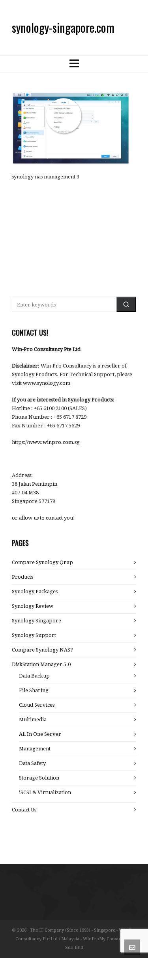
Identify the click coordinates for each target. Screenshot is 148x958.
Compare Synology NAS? (42, 650)
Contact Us (24, 810)
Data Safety (32, 763)
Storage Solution (39, 778)
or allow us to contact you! (43, 518)
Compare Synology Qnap (42, 562)
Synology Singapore (36, 621)
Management (35, 749)
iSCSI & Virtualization (45, 792)
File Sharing (34, 690)
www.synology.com (46, 383)
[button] (126, 304)
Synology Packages (35, 591)
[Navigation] (74, 64)
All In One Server (40, 734)
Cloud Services (36, 705)
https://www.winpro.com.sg (46, 442)
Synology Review (32, 606)
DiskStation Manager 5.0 (41, 664)
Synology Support (34, 635)
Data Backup (34, 676)
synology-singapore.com (63, 27)
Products (22, 577)
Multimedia (33, 719)
